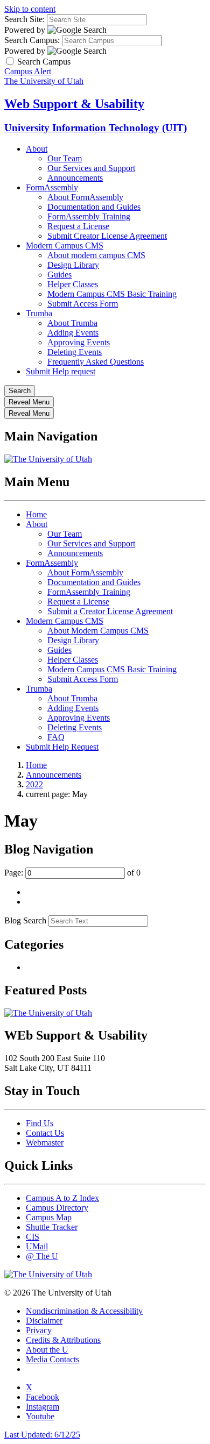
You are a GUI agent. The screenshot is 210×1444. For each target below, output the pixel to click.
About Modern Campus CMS (98, 630)
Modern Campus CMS (64, 245)
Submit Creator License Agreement (107, 235)
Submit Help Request (62, 746)
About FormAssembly (85, 197)
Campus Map (49, 1217)
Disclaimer (44, 1320)
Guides (59, 274)
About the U (47, 1349)
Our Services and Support (91, 168)
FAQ (56, 737)
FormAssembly (52, 187)
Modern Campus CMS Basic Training (112, 293)
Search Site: (24, 19)
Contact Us (45, 1132)
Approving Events (78, 342)
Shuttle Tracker (52, 1227)
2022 (34, 784)
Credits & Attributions (63, 1340)
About (36, 148)
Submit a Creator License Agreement (110, 611)
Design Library (73, 264)
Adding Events (73, 332)
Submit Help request (60, 371)
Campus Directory (57, 1207)
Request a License (78, 226)
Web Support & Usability (74, 104)
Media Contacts (52, 1359)
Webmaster (45, 1142)
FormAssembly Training (88, 216)
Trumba (39, 313)
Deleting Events (74, 352)
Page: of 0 (72, 872)
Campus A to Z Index (62, 1198)
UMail (37, 1246)
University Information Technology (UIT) (95, 127)
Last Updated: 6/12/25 (42, 1434)
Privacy (39, 1330)
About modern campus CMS (96, 255)
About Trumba (72, 323)
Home (36, 514)
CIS (32, 1236)
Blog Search (25, 920)
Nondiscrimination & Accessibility (84, 1310)
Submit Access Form (82, 303)
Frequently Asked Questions (95, 361)
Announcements (75, 177)
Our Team (64, 158)
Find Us (39, 1123)
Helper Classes (72, 284)
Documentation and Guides (94, 206)
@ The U (42, 1256)
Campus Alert (27, 71)
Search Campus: (32, 40)
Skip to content (29, 8)
